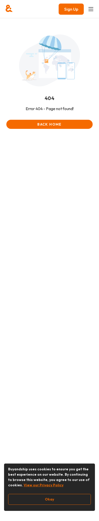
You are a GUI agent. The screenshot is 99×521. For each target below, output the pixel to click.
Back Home (49, 124)
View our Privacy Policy (43, 485)
